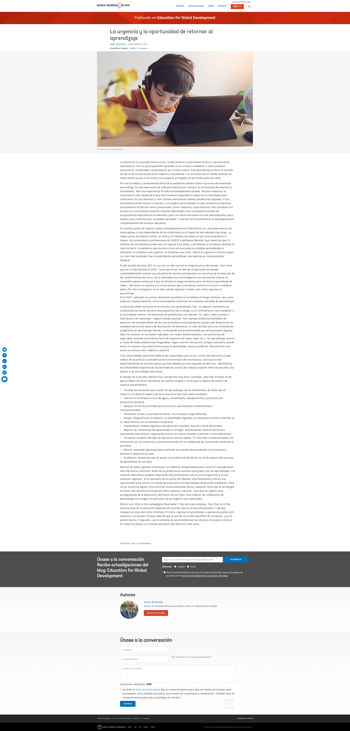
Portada (180, 6)
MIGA (146, 727)
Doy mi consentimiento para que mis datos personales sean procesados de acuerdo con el (204, 574)
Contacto (222, 6)
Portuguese (142, 48)
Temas (211, 6)
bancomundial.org (241, 2)
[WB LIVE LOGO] (237, 7)
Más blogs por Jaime (156, 613)
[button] (249, 6)
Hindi (193, 566)
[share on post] (4, 361)
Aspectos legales (103, 718)
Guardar (127, 704)
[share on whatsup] (4, 372)
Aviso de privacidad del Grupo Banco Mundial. (205, 575)
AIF (135, 727)
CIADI (152, 727)
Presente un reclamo (245, 718)
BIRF (130, 727)
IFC (140, 727)
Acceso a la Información (122, 718)
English (133, 48)
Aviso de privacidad (146, 689)
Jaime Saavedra (118, 44)
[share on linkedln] (4, 367)
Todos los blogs (196, 6)
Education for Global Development (186, 18)
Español (125, 48)
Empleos (136, 718)
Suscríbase (235, 559)
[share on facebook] (4, 355)
